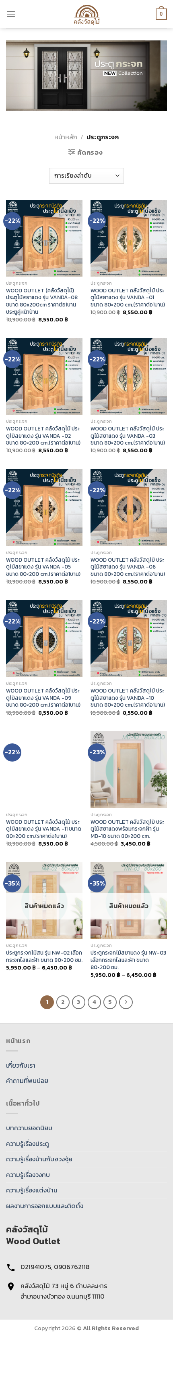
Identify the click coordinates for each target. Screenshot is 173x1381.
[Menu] (11, 14)
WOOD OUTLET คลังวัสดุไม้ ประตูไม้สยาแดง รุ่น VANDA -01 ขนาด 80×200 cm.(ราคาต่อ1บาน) (128, 298)
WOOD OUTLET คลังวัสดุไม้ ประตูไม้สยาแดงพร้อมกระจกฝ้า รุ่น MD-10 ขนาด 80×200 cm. (127, 829)
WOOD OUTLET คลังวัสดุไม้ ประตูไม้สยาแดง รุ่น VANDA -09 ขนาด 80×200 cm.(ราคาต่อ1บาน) (43, 698)
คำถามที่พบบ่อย (27, 1080)
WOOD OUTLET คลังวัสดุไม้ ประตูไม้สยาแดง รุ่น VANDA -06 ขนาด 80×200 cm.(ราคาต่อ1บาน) (128, 567)
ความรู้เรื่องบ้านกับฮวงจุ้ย (39, 1159)
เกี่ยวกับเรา (20, 1065)
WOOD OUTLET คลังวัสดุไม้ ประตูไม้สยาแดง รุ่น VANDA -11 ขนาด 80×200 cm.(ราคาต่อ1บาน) (43, 829)
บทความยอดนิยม (29, 1128)
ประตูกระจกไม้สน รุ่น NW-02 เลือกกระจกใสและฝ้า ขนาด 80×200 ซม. (44, 956)
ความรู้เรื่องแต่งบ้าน (32, 1190)
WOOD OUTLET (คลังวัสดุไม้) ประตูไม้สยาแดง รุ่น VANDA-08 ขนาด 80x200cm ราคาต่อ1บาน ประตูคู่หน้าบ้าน (42, 301)
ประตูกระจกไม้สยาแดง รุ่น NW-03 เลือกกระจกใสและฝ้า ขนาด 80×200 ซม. (128, 960)
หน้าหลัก (65, 137)
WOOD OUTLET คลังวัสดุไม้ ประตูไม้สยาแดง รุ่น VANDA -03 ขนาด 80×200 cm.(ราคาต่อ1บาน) (128, 436)
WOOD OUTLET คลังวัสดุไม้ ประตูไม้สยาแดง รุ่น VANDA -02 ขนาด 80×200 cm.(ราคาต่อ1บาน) (43, 436)
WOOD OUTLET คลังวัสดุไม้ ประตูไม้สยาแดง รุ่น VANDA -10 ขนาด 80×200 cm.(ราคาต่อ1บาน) (128, 698)
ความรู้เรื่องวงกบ (28, 1175)
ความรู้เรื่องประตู (27, 1143)
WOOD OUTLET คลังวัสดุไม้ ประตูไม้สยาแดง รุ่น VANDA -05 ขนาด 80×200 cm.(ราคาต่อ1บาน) (43, 567)
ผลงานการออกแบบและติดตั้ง (44, 1206)
